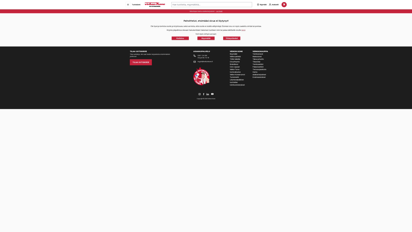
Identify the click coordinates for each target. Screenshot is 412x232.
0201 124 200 (202, 55)
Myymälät (233, 54)
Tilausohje (256, 62)
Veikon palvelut (235, 56)
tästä (243, 30)
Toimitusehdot (258, 64)
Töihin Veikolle (235, 59)
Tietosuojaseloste (259, 69)
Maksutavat (257, 56)
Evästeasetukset (259, 77)
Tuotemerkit (234, 77)
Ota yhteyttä (234, 62)
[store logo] (155, 4)
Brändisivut (234, 64)
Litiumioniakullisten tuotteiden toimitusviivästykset (237, 82)
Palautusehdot (258, 67)
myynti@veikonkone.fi (205, 61)
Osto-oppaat (235, 67)
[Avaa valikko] (128, 4)
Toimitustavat (258, 54)
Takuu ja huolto (258, 59)
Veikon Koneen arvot (237, 75)
